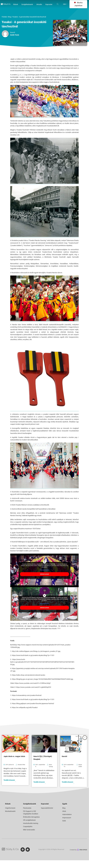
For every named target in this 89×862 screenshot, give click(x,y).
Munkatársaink (10, 811)
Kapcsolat (45, 804)
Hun (64, 4)
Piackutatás (27, 808)
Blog (9, 17)
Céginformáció (10, 808)
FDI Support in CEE (29, 811)
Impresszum (66, 818)
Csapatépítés (27, 826)
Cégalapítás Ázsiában (30, 814)
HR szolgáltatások (29, 820)
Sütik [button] (64, 821)
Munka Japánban (78, 4)
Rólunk (8, 804)
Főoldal (4, 17)
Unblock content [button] (44, 574)
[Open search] (57, 4)
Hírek (64, 811)
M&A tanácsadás (29, 830)
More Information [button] (44, 570)
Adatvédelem (67, 814)
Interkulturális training (30, 823)
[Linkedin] (23, 849)
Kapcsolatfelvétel (47, 808)
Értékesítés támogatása (31, 817)
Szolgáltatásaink (29, 804)
